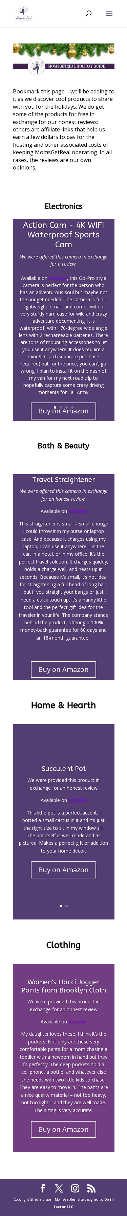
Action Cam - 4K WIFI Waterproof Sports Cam (63, 235)
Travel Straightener (63, 480)
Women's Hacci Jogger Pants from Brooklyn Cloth (63, 986)
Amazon (58, 278)
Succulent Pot (64, 769)
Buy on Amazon (63, 669)
